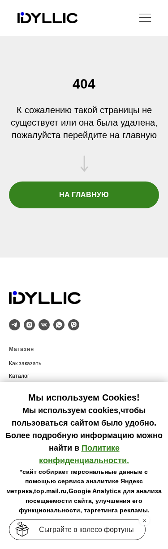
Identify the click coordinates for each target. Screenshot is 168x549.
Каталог (19, 376)
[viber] (73, 324)
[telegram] (14, 324)
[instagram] (29, 324)
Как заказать (25, 363)
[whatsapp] (59, 324)
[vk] (44, 324)
